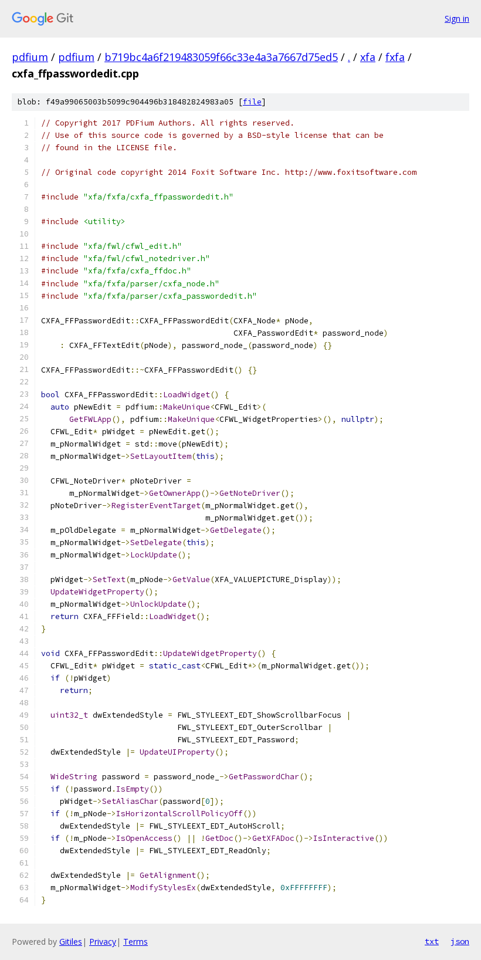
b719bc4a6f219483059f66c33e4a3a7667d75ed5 (221, 57)
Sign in (457, 18)
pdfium (30, 57)
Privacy (102, 941)
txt (432, 941)
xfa (367, 57)
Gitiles (70, 941)
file (252, 102)
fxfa (395, 57)
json (459, 941)
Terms (135, 941)
